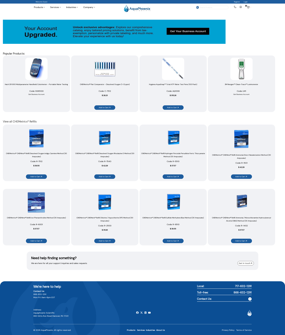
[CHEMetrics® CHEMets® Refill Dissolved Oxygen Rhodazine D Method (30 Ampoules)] (105, 138)
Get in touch (244, 263)
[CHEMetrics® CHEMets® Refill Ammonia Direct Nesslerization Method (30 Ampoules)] (241, 139)
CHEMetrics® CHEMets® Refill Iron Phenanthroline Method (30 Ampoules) (36, 218)
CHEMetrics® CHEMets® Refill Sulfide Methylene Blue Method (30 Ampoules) (173, 218)
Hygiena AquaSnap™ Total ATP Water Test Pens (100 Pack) (173, 84)
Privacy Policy (228, 330)
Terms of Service (244, 330)
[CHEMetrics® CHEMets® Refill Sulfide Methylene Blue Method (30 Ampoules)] (173, 202)
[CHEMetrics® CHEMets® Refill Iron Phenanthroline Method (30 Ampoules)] (36, 202)
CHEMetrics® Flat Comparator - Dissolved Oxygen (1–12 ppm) (105, 84)
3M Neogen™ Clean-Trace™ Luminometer (241, 84)
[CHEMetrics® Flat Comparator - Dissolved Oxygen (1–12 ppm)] (105, 69)
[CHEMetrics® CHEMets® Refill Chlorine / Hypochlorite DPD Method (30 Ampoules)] (105, 202)
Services (141, 330)
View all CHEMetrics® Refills (20, 121)
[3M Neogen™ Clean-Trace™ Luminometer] (241, 69)
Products (131, 330)
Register (237, 2)
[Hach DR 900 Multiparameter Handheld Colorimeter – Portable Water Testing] (36, 69)
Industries (150, 330)
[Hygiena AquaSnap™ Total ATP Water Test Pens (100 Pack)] (173, 69)
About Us (160, 330)
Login (246, 2)
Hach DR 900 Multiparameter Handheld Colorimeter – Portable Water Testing (36, 84)
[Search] (197, 7)
